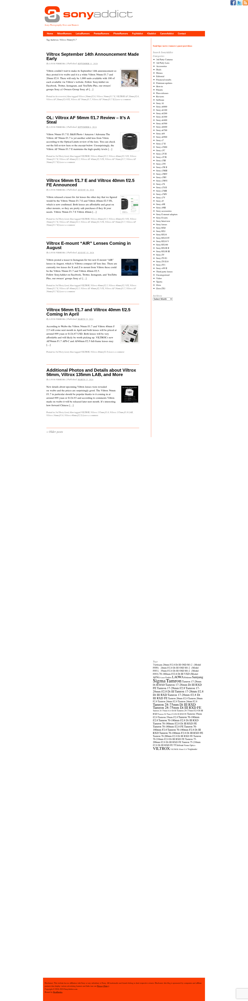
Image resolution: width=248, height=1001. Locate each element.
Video (159, 278)
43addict (151, 33)
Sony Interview (163, 221)
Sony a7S (160, 183)
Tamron (174, 680)
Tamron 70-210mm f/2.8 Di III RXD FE (177, 737)
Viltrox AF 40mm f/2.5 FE (92, 159)
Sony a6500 (161, 123)
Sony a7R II (161, 167)
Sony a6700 (161, 130)
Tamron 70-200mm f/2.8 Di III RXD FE (173, 736)
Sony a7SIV (161, 194)
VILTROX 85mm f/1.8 (178, 749)
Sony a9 (160, 200)
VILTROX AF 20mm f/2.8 (127, 96)
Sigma (159, 680)
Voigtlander (192, 749)
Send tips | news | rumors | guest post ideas (172, 45)
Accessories (60, 96)
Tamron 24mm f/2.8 (167, 701)
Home (50, 33)
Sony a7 (160, 140)
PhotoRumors (120, 33)
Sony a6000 (161, 106)
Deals (158, 69)
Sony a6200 (161, 113)
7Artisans (157, 664)
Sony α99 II (161, 268)
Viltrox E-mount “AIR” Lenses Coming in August (88, 245)
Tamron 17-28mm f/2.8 (171, 688)
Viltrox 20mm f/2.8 (86, 96)
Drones (159, 72)
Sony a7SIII (161, 190)
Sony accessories (164, 210)
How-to (159, 86)
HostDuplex (57, 992)
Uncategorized (163, 274)
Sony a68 (160, 133)
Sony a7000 (161, 146)
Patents (159, 89)
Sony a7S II (161, 187)
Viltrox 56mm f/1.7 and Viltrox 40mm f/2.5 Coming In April (88, 312)
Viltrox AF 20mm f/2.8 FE (58, 99)
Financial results (163, 79)
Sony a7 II (161, 143)
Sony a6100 (161, 109)
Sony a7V (160, 197)
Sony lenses (161, 224)
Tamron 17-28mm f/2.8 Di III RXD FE (176, 696)
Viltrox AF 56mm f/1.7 (81, 99)
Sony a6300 (161, 116)
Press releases (162, 93)
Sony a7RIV (161, 173)
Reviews (160, 96)
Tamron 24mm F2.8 (187, 701)
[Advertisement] (178, 428)
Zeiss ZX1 (161, 288)
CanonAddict (167, 33)
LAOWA (178, 677)
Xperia (159, 281)
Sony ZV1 (161, 264)
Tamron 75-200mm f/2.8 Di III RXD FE (175, 740)
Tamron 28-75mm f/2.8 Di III (164, 710)
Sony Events (162, 217)
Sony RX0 (161, 227)
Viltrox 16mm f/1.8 (54, 415)
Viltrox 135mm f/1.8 (100, 412)
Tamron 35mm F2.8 (168, 717)
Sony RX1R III (163, 251)
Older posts (54, 432)
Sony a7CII (161, 153)
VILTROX (85, 156)
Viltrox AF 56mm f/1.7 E (103, 99)
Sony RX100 (162, 244)
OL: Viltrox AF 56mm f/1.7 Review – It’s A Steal (88, 120)
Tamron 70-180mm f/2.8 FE (168, 726)
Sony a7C (160, 150)
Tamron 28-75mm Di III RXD (174, 704)
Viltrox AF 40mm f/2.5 (69, 159)
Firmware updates (164, 82)
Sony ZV (160, 254)
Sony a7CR (161, 157)
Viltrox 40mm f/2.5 (99, 156)
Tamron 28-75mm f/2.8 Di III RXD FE (172, 714)
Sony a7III (161, 160)
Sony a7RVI (161, 180)
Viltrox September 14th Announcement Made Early (92, 56)
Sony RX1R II (162, 247)
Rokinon (187, 677)
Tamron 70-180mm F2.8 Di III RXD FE (181, 733)
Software (160, 99)
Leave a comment (123, 99)
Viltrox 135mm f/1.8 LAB (121, 412)
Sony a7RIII (161, 170)
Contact (182, 33)
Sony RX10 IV (163, 237)
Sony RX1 (161, 231)
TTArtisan (178, 745)
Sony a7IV (161, 163)
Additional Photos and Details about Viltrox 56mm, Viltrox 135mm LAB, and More (91, 372)
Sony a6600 (161, 126)
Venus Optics (189, 745)
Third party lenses (164, 271)
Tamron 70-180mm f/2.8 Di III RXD (178, 720)
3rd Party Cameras (164, 59)
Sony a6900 (161, 136)
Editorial (160, 76)
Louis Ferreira (57, 63)
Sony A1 (160, 103)
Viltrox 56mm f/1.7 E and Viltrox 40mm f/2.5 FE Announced (90, 182)
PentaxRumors (101, 33)
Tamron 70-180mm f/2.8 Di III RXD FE (175, 723)
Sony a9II (160, 204)
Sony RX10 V (162, 241)
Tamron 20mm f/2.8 (178, 698)
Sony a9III (161, 207)
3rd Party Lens (62, 156)
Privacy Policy (102, 986)
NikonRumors (64, 33)
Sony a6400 (161, 120)
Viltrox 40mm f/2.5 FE (119, 156)
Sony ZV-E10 (162, 261)
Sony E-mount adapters (166, 214)
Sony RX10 (161, 234)
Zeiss (158, 284)
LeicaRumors (83, 33)
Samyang (197, 677)
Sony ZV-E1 (161, 258)
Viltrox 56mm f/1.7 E (106, 96)
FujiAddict (137, 33)
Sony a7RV (161, 177)
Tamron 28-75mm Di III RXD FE (177, 707)
